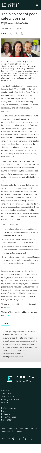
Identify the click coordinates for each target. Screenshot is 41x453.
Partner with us (8, 408)
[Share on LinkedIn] (22, 33)
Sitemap (5, 403)
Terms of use (7, 397)
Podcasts (5, 414)
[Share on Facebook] (11, 33)
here (7, 307)
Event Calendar (8, 417)
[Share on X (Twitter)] (17, 33)
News (4, 411)
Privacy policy (16, 431)
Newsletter (6, 420)
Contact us (6, 394)
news (6, 324)
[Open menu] (37, 5)
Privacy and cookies (11, 400)
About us (5, 391)
